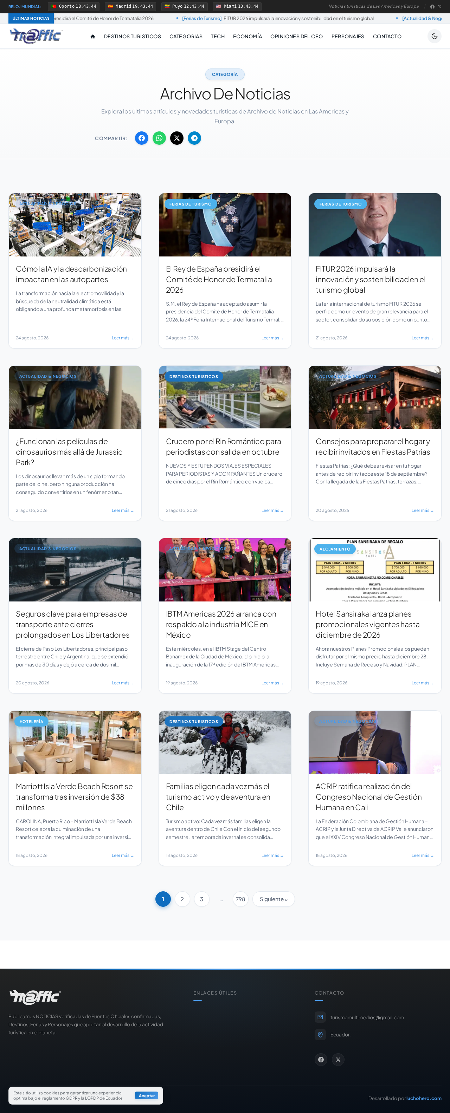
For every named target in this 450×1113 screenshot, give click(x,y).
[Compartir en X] (177, 138)
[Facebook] (432, 7)
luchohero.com (424, 1098)
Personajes (348, 36)
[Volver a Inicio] (36, 36)
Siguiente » (274, 899)
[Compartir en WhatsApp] (159, 138)
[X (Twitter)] (440, 6)
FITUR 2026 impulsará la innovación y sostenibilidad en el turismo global (210, 18)
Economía (247, 36)
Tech (218, 36)
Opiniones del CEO (296, 36)
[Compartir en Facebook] (141, 138)
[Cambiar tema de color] (435, 36)
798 (240, 899)
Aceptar (147, 1095)
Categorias (185, 36)
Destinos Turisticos (132, 36)
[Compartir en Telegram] (194, 138)
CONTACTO (387, 36)
